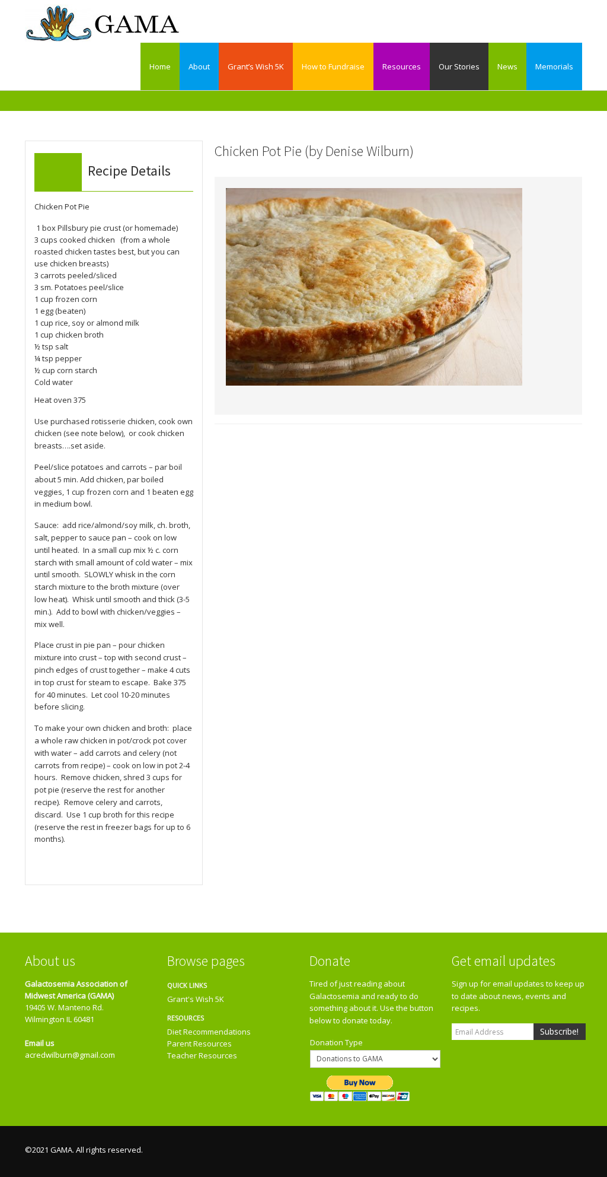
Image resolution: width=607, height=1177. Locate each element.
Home (160, 66)
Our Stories (459, 66)
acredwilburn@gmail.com (70, 1054)
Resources (401, 66)
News (507, 66)
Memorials (554, 66)
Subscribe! (559, 1031)
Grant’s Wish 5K (256, 66)
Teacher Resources (202, 1055)
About (199, 66)
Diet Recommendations (209, 1031)
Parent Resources (199, 1043)
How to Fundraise (333, 66)
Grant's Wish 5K (195, 999)
